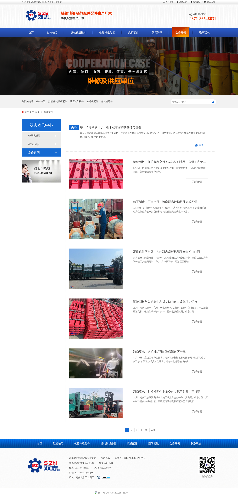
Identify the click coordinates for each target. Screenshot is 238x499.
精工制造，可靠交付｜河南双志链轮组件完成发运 (165, 201)
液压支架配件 (77, 101)
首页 (31, 32)
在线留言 (169, 2)
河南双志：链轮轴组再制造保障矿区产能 (159, 351)
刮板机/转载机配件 (57, 101)
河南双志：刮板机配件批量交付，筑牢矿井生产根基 (166, 391)
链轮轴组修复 (107, 32)
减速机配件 (107, 101)
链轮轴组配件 (78, 32)
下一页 (144, 430)
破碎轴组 (40, 101)
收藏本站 (183, 2)
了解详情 (197, 181)
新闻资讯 (157, 32)
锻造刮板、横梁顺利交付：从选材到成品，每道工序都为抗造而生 (170, 162)
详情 (200, 145)
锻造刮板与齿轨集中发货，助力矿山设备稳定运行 (165, 301)
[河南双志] (38, 21)
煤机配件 (133, 32)
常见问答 (34, 144)
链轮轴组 (52, 32)
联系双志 (197, 2)
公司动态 (34, 135)
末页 (153, 430)
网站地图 (211, 2)
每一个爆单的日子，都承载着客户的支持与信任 (110, 127)
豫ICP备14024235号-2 (134, 458)
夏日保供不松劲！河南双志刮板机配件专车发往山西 (166, 251)
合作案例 (181, 32)
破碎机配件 (92, 101)
